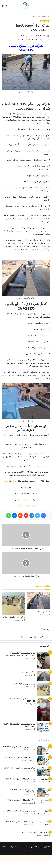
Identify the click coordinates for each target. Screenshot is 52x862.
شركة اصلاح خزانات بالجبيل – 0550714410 (20, 757)
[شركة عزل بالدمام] (38, 600)
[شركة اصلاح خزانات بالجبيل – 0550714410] (43, 760)
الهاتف (14, 481)
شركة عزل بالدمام (43, 611)
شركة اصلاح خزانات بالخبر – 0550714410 (20, 821)
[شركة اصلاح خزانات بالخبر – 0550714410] (43, 824)
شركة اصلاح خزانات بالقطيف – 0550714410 (19, 768)
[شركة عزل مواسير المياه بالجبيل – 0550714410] (43, 750)
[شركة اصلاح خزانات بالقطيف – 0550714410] (43, 771)
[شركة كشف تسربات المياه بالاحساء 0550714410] (43, 709)
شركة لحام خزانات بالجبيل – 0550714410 (20, 779)
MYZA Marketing (40, 36)
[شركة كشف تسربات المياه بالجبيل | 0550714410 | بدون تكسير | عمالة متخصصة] (43, 660)
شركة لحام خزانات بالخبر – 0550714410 (36, 832)
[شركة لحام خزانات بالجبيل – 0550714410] (43, 782)
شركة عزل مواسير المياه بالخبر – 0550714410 (19, 811)
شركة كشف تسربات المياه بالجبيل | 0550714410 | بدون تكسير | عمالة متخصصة (20, 654)
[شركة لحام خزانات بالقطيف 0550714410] (43, 803)
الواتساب (6, 481)
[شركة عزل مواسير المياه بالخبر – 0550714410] (43, 814)
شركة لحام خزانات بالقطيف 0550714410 (21, 800)
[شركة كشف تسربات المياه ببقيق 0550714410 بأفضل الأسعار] (43, 727)
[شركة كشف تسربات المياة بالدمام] (26, 5)
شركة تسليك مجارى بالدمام (26, 506)
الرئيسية (45, 16)
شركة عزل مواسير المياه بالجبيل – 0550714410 (18, 747)
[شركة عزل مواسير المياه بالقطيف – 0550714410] (43, 792)
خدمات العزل (36, 16)
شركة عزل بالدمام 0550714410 (14, 617)
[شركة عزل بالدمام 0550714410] (13, 603)
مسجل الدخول (35, 637)
